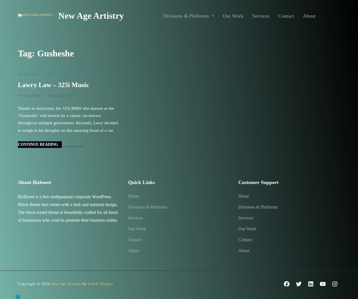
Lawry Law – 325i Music (53, 84)
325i (51, 74)
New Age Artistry (91, 16)
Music (35, 74)
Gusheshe (61, 74)
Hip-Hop (24, 74)
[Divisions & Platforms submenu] (213, 15)
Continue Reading (38, 144)
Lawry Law (77, 74)
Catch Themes (100, 284)
